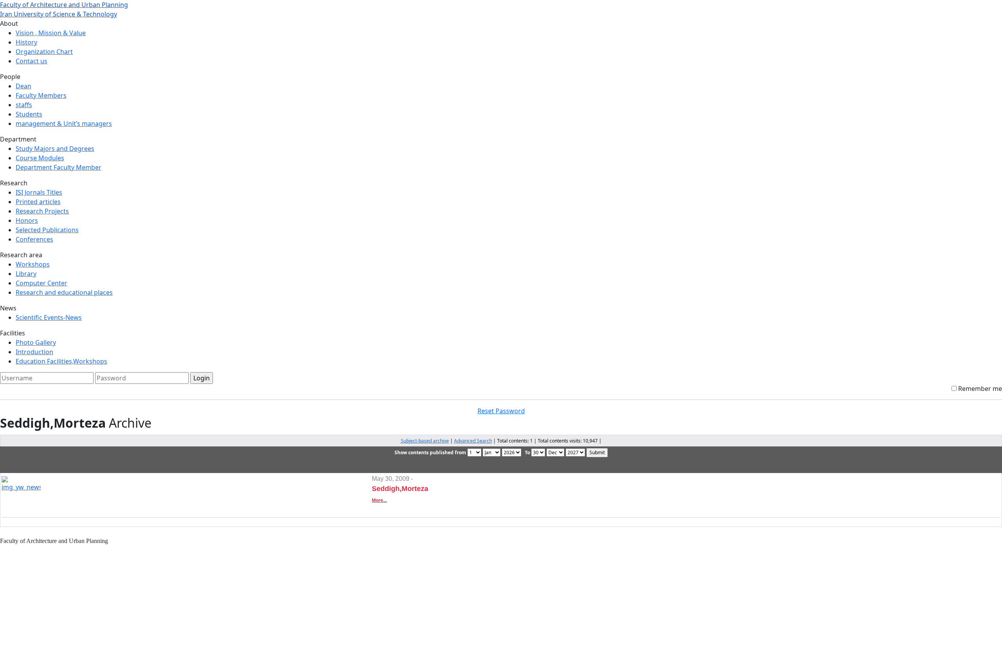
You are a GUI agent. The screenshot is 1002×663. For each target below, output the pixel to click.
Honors (27, 220)
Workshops (33, 264)
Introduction (34, 352)
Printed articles (38, 201)
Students (29, 114)
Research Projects (42, 211)
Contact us (31, 61)
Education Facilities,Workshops (61, 361)
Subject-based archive (425, 440)
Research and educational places (64, 292)
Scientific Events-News (49, 317)
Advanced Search (473, 440)
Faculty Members (41, 95)
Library (26, 273)
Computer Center (41, 283)
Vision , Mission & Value (51, 33)
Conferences (34, 239)
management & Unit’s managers (64, 123)
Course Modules (40, 158)
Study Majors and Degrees (55, 148)
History (26, 42)
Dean (23, 86)
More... (379, 500)
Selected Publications (47, 230)
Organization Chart (44, 51)
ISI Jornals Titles (39, 192)
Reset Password (501, 411)
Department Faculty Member (58, 167)
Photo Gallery (36, 342)
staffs (24, 104)
